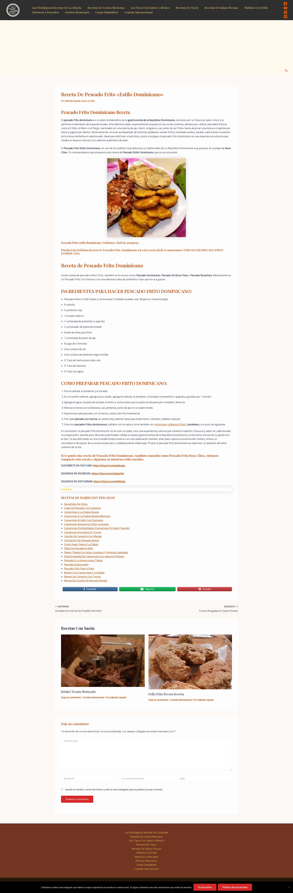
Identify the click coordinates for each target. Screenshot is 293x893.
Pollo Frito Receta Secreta (166, 694)
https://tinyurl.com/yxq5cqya (109, 465)
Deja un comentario (71, 697)
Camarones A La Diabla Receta (81, 512)
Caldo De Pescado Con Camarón (82, 508)
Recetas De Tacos (187, 8)
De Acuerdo (205, 887)
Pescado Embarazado (76, 564)
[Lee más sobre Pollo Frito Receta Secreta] (190, 661)
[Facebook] (285, 4)
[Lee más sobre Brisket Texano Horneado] (103, 660)
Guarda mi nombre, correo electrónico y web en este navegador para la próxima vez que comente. (114, 789)
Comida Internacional (138, 12)
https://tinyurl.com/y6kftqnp (109, 481)
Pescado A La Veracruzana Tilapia (83, 560)
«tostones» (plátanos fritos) (170, 424)
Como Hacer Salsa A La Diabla (81, 544)
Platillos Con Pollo (256, 8)
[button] (286, 71)
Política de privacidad (234, 887)
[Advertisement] (146, 43)
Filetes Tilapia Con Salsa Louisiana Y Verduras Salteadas (96, 552)
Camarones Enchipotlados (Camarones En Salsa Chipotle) (97, 528)
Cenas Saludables (106, 12)
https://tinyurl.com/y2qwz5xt (107, 473)
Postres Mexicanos (77, 12)
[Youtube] (285, 8)
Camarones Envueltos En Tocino (82, 532)
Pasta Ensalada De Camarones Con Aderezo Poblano (94, 556)
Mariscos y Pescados (45, 12)
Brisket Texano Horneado (78, 691)
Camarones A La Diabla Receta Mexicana (87, 516)
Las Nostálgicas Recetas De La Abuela (56, 8)
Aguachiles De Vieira (75, 504)
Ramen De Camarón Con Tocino (82, 576)
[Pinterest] (285, 17)
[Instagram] (285, 12)
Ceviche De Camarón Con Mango (83, 536)
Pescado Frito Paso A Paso (79, 568)
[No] (289, 887)
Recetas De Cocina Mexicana (106, 8)
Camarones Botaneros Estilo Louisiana (86, 524)
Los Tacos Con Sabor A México (150, 8)
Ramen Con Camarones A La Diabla (84, 572)
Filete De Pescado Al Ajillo (78, 548)
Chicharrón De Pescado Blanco (81, 540)
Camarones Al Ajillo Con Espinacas (83, 520)
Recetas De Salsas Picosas (221, 8)
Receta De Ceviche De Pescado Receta (85, 580)
